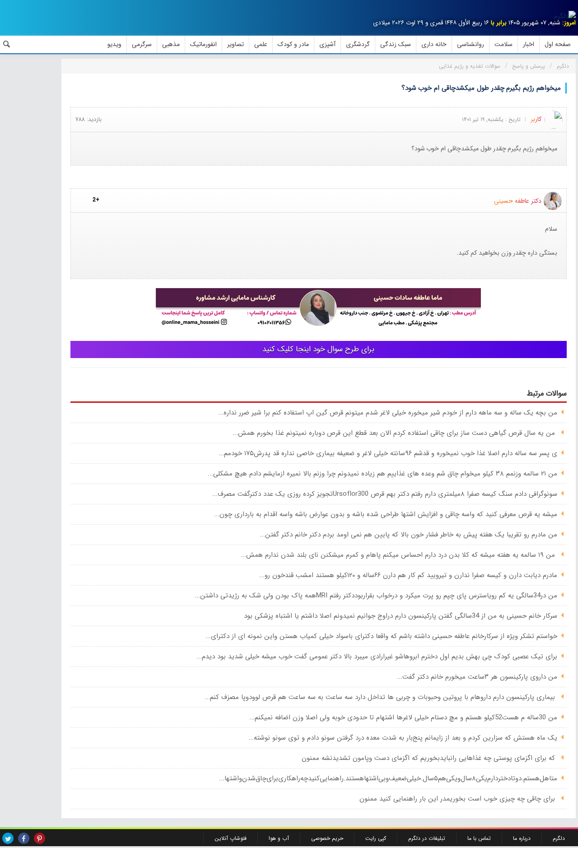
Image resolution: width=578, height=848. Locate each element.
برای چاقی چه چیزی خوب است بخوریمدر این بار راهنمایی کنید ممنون (458, 798)
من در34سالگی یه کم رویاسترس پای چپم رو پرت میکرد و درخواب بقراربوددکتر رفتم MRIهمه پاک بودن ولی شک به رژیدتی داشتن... (376, 595)
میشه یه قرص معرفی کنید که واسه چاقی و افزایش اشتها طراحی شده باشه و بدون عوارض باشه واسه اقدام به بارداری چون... (385, 514)
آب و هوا (279, 838)
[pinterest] (39, 838)
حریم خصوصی (327, 838)
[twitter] (8, 838)
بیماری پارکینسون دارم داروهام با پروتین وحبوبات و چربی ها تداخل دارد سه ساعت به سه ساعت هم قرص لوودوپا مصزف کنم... (381, 697)
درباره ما (522, 838)
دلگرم (559, 838)
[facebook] (23, 838)
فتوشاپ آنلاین (230, 838)
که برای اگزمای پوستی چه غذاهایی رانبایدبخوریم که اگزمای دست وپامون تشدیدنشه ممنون (429, 758)
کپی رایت (375, 838)
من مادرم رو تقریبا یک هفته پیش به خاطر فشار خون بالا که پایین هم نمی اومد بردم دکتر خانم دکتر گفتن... (408, 534)
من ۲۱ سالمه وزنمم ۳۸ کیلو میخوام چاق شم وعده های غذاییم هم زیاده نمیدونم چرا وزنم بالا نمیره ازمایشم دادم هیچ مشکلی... (382, 473)
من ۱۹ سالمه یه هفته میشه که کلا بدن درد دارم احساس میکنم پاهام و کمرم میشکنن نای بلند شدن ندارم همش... (399, 555)
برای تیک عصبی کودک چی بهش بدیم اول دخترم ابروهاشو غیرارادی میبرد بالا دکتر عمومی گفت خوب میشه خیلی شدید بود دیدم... (376, 656)
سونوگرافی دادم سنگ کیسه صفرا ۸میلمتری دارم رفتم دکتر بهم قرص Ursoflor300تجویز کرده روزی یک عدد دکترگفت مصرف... (384, 494)
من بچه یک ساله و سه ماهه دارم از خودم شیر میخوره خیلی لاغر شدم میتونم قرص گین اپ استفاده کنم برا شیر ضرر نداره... (387, 412)
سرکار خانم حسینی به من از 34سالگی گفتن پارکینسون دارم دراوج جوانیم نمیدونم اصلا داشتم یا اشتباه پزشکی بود (400, 615)
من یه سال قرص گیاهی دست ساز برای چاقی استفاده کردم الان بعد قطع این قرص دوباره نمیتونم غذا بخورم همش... (395, 433)
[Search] (6, 44)
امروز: (569, 23)
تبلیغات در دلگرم (426, 838)
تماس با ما (479, 838)
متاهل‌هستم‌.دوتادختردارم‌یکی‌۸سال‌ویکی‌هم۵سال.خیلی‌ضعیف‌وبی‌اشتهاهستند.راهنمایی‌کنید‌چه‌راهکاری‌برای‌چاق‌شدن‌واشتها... (388, 778)
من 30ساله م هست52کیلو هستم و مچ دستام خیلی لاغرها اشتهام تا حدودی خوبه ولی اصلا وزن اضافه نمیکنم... (403, 717)
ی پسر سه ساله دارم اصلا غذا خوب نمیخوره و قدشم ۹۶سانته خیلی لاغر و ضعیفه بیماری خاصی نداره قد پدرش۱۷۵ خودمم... (388, 453)
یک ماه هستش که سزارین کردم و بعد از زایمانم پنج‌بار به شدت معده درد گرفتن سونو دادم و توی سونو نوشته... (402, 737)
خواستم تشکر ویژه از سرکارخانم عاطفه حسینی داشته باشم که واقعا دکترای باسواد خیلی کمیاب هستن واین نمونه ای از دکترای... (381, 636)
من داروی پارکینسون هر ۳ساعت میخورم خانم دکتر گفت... (477, 676)
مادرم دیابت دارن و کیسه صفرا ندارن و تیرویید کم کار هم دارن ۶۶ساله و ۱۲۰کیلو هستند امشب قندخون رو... (408, 575)
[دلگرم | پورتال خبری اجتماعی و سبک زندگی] (565, 16)
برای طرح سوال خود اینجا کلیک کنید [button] (318, 349)
